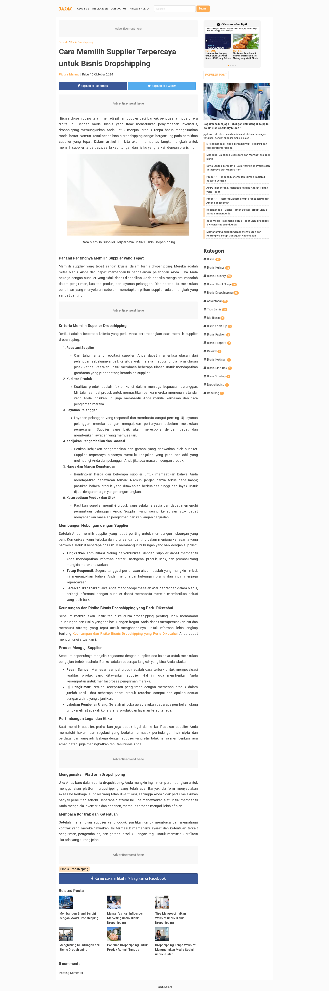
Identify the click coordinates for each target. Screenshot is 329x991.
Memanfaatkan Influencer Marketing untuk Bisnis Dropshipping (125, 918)
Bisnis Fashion (218, 334)
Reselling (215, 393)
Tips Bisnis (216, 309)
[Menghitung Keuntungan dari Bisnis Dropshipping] (66, 933)
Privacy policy (140, 8)
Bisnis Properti (218, 343)
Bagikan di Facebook (130, 878)
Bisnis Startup (218, 376)
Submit (203, 8)
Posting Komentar (71, 973)
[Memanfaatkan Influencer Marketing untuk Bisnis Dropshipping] (114, 902)
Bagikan (94, 86)
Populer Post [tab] (216, 74)
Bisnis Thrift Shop (221, 284)
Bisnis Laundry (219, 276)
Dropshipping (217, 384)
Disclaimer (100, 8)
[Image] (237, 101)
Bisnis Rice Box (219, 368)
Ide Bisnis (215, 318)
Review (213, 351)
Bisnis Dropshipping (74, 869)
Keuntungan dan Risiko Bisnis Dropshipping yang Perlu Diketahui (125, 634)
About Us (83, 8)
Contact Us (119, 8)
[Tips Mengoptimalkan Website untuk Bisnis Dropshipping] (162, 902)
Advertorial (216, 301)
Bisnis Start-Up (219, 326)
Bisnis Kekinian (218, 359)
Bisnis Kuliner (218, 267)
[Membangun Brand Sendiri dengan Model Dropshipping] (66, 902)
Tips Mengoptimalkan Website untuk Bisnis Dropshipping (170, 918)
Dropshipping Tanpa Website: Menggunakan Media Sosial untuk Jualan (175, 949)
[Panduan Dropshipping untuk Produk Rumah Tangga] (114, 933)
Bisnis (213, 259)
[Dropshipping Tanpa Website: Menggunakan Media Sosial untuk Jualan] (162, 933)
